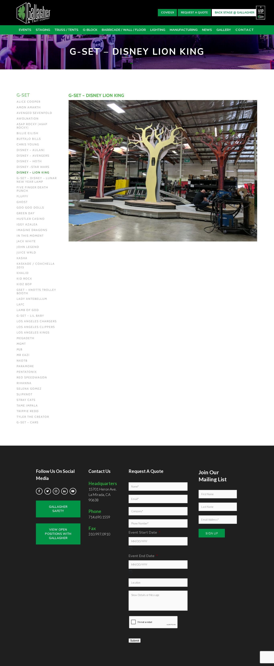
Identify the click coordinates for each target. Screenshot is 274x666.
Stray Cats (26, 400)
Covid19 (167, 12)
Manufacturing (184, 30)
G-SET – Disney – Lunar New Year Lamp (37, 179)
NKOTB (22, 360)
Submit (134, 640)
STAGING (43, 30)
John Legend (28, 247)
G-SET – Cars (28, 422)
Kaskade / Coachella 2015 (36, 265)
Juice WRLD (26, 252)
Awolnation (28, 118)
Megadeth (25, 338)
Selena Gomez (29, 388)
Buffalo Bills (29, 139)
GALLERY (223, 30)
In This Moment (30, 235)
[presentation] (153, 622)
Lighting (157, 30)
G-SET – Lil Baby (30, 315)
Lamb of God (28, 310)
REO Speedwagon (32, 377)
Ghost (22, 202)
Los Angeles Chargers (37, 321)
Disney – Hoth (29, 161)
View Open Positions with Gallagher (58, 534)
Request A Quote (194, 12)
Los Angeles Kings (33, 332)
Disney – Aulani (31, 150)
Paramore (25, 366)
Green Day (26, 213)
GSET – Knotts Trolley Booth (36, 291)
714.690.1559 (99, 517)
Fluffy (22, 196)
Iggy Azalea (27, 224)
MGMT (21, 344)
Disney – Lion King (33, 172)
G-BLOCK (90, 30)
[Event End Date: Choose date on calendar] (131, 572)
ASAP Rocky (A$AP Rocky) (32, 126)
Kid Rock (24, 278)
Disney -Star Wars (33, 167)
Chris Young (28, 144)
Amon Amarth (29, 107)
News (207, 30)
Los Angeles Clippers (36, 327)
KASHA (22, 258)
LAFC (21, 304)
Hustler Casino (31, 219)
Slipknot (24, 394)
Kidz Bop (24, 284)
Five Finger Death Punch (32, 189)
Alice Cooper (29, 101)
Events (25, 30)
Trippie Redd (28, 411)
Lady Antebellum (32, 299)
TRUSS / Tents (66, 30)
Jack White (26, 241)
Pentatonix (27, 372)
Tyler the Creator (33, 417)
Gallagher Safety (58, 509)
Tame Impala (27, 405)
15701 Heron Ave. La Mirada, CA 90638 (102, 491)
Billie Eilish (27, 133)
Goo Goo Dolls (30, 207)
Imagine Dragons (32, 230)
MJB (19, 349)
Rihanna (24, 383)
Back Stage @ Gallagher (234, 12)
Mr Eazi (23, 355)
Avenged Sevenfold (34, 113)
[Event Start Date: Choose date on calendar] (131, 548)
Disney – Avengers (33, 155)
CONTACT (244, 30)
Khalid (23, 273)
